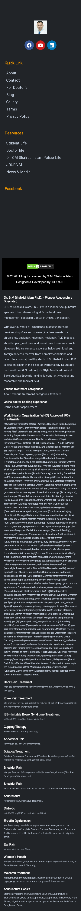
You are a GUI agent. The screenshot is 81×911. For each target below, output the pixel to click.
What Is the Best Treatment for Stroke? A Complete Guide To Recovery (39, 788)
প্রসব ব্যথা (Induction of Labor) (56, 655)
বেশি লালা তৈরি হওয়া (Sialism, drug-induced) (53, 617)
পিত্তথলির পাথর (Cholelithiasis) (25, 663)
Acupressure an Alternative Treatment (23, 801)
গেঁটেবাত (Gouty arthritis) (46, 541)
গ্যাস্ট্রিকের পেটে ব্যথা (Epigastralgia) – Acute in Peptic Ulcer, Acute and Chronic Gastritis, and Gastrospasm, (39, 451)
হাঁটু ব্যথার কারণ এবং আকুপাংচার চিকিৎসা (23, 707)
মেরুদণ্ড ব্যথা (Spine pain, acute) (30, 625)
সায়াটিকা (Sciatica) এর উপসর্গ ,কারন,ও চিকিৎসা (33, 760)
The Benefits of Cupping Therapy (20, 731)
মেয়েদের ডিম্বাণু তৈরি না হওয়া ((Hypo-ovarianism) (45, 553)
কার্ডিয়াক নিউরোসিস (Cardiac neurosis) (21, 503)
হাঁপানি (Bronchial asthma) (31, 500)
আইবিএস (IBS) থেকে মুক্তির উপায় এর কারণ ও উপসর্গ (24, 719)
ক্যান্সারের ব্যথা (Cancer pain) (58, 500)
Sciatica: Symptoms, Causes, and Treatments (27, 756)
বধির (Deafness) (31, 674)
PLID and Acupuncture (32, 897)
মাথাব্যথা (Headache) (45, 458)
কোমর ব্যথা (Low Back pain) (56, 466)
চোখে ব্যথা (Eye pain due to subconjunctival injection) (40, 526)
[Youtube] (40, 45)
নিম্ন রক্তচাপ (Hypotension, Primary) (49, 462)
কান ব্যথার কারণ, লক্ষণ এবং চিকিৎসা (17, 849)
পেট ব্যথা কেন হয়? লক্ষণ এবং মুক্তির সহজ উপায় (22, 744)
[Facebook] (29, 45)
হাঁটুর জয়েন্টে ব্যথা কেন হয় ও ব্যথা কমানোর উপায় (21, 703)
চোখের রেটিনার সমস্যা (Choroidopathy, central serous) (42, 671)
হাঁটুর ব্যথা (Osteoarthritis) (31, 576)
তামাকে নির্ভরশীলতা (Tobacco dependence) (36, 633)
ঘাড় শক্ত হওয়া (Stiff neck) (58, 625)
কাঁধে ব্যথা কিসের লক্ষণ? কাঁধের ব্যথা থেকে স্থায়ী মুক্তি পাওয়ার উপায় (29, 772)
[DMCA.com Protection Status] (40, 266)
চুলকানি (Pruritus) (43, 598)
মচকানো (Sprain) (62, 485)
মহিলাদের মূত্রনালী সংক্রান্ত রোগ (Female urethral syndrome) (31, 534)
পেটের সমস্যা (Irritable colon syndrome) (46, 644)
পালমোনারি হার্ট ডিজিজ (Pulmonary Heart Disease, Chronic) (39, 652)
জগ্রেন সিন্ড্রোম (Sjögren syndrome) (20, 621)
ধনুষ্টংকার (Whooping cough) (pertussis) (42, 667)
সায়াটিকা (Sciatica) (45, 485)
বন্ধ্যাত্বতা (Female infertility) (56, 530)
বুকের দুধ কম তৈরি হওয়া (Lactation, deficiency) (43, 557)
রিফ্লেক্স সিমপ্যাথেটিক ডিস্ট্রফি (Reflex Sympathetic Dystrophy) (45, 614)
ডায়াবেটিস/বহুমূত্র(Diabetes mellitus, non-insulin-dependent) (42, 515)
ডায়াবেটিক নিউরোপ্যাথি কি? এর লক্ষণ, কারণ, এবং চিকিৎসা (25, 813)
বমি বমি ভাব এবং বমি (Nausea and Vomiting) (55, 469)
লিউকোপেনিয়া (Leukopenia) (29, 466)
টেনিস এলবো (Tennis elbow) (26, 488)
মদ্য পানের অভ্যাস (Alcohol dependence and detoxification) (32, 496)
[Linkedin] (52, 45)
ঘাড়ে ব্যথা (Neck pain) (14, 473)
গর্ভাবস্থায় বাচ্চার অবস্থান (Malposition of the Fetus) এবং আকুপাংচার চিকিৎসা (35, 861)
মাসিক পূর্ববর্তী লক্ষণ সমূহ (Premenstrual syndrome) (45, 595)
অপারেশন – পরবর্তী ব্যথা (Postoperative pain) (35, 481)
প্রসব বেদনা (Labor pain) (52, 663)
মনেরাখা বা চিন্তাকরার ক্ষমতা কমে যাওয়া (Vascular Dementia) (39, 640)
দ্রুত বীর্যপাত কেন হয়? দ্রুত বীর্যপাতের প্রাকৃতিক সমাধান (24, 825)
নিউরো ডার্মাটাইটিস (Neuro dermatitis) (49, 568)
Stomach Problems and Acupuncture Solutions (27, 894)
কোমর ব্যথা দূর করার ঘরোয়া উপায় (16, 687)
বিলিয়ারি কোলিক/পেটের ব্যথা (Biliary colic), (29, 431)
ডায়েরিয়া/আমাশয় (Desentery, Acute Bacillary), (25, 439)
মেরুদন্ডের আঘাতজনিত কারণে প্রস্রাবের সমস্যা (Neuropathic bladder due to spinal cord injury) (38, 648)
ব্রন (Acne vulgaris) (66, 492)
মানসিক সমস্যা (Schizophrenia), (18, 617)
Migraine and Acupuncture (24, 901)
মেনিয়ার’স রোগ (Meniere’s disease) (20, 564)
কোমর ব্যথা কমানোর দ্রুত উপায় (40, 687)
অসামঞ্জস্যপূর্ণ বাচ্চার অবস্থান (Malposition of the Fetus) (28, 659)
